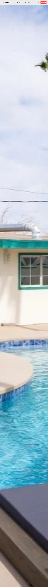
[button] (31, 2)
